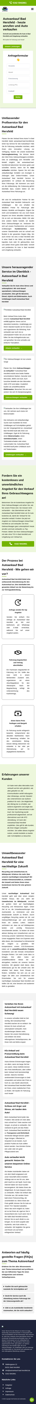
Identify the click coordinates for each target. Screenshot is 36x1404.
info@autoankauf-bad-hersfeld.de (17, 1370)
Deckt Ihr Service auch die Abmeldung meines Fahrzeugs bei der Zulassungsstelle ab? (16, 1298)
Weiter (18, 97)
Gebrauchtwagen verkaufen (16, 397)
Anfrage (8, 1388)
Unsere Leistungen (12, 46)
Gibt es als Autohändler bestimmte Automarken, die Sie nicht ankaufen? (18, 1309)
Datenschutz (10, 1395)
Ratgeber (8, 1385)
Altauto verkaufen (13, 348)
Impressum (9, 1391)
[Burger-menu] (32, 9)
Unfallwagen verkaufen (15, 455)
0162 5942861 (20, 3)
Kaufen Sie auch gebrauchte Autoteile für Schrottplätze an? (15, 1288)
